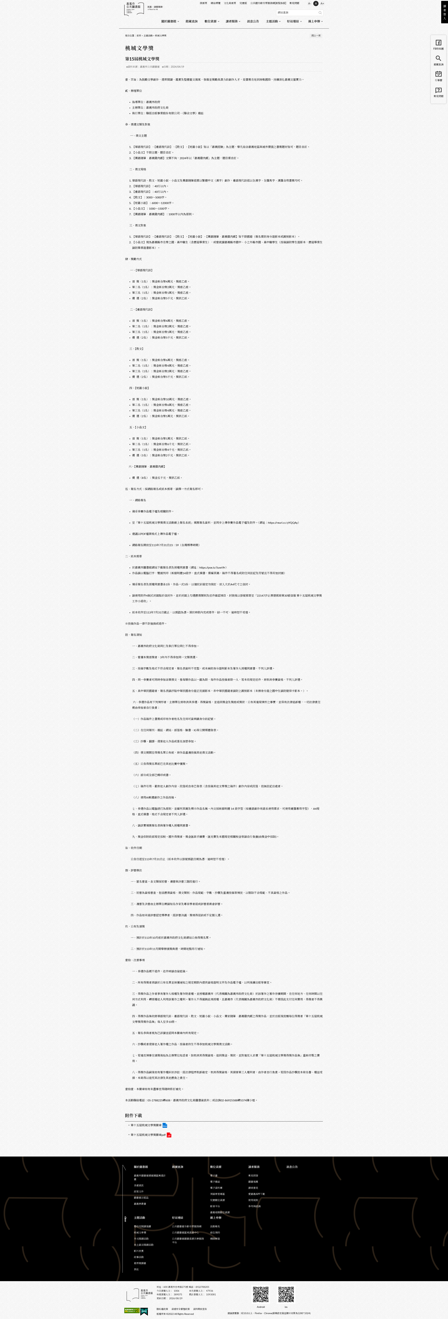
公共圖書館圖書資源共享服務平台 (188, 1241)
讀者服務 (232, 21)
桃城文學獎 (160, 36)
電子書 (214, 1176)
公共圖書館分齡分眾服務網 (186, 1226)
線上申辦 (314, 21)
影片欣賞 (139, 1251)
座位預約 (215, 1233)
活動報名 (215, 1226)
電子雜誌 (215, 1182)
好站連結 (293, 21)
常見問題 (294, 3)
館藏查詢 (192, 21)
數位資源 (210, 21)
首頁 (138, 36)
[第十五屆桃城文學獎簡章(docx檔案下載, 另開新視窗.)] (165, 1125)
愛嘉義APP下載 (256, 1194)
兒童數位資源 (217, 1200)
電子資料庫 (216, 1188)
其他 (136, 1269)
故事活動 (139, 1257)
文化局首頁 (230, 3)
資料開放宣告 (200, 1309)
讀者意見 (253, 1188)
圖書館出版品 (141, 1198)
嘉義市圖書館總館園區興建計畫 (150, 1178)
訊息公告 (253, 21)
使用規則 (253, 1200)
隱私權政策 (162, 1309)
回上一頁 (316, 36)
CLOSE (125, 1219)
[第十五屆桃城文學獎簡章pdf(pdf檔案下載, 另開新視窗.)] (169, 1135)
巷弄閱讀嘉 (140, 1263)
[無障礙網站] (132, 1311)
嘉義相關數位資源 (220, 1212)
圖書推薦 (253, 1182)
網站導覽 (215, 3)
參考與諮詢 (254, 1206)
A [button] (316, 3)
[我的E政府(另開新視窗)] (144, 1312)
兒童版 (243, 3)
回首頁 (203, 3)
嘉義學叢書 (140, 1204)
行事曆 (438, 80)
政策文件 (139, 1192)
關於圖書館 (168, 21)
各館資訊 (139, 1185)
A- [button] (309, 3)
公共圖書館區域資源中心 (185, 1233)
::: (124, 2)
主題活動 (272, 21)
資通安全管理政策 (181, 1309)
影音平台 (215, 1206)
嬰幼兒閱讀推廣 (142, 1226)
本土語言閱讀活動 (143, 1245)
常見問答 (253, 1176)
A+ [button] (322, 3)
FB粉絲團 (438, 49)
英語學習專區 (217, 1194)
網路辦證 (215, 1239)
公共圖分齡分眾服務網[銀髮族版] (268, 3)
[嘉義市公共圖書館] (143, 9)
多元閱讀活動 (141, 1239)
